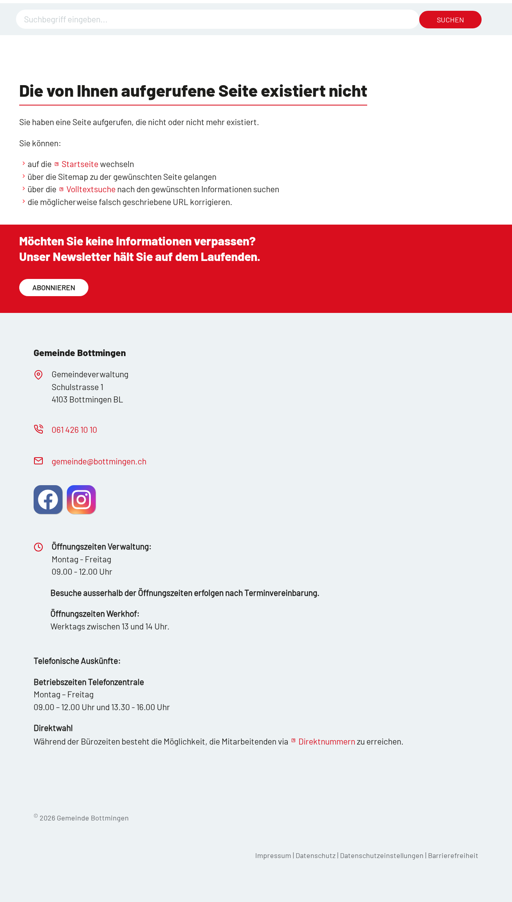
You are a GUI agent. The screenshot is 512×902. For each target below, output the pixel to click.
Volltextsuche (91, 189)
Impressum (273, 855)
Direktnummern (326, 741)
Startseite (80, 164)
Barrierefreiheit (453, 855)
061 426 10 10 (74, 429)
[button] (48, 499)
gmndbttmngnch (99, 461)
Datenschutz (316, 855)
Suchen (450, 19)
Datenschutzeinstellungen (382, 855)
